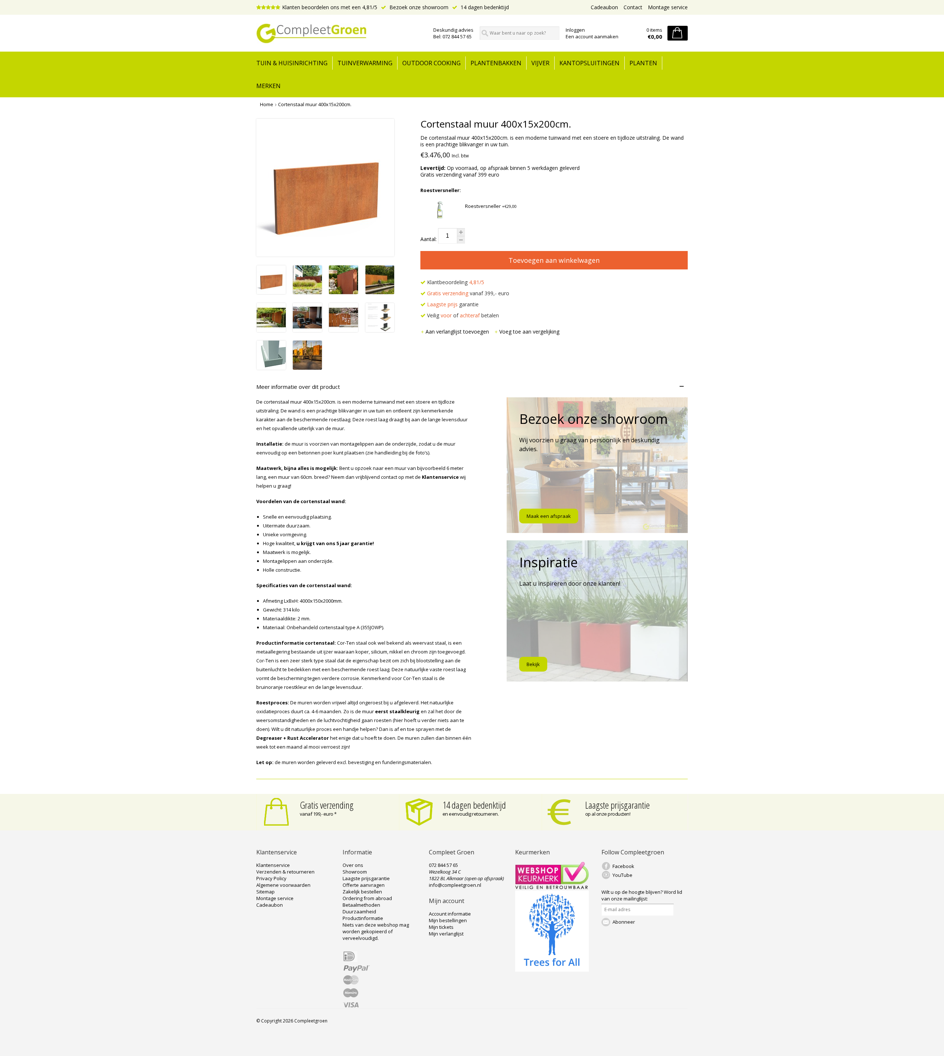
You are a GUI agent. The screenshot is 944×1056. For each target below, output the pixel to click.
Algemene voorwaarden (283, 885)
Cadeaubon (604, 7)
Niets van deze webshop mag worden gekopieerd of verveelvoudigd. (376, 931)
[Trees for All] (552, 969)
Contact (633, 7)
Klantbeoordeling (455, 282)
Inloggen (575, 30)
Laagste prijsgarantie (617, 805)
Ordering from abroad (367, 898)
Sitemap (265, 891)
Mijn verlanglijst (446, 933)
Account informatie (450, 913)
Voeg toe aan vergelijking (529, 331)
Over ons (353, 865)
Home (266, 104)
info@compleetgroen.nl (455, 885)
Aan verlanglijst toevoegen (458, 331)
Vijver (540, 63)
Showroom (355, 871)
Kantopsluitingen (589, 63)
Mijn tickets (441, 927)
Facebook (623, 866)
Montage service (668, 7)
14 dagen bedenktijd (484, 7)
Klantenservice (273, 865)
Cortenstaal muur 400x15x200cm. (314, 104)
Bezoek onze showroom (418, 7)
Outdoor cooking (431, 63)
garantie (453, 304)
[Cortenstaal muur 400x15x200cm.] (271, 292)
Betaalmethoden (361, 905)
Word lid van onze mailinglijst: (641, 895)
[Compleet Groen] (340, 33)
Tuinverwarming (364, 63)
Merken (268, 86)
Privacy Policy (271, 878)
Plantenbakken (496, 63)
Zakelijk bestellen (362, 891)
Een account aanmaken (592, 36)
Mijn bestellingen (448, 920)
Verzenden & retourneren (285, 871)
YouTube (622, 875)
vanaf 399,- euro (468, 293)
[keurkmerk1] (552, 887)
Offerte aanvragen (364, 885)
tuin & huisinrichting (291, 63)
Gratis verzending (327, 805)
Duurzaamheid (359, 911)
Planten (643, 63)
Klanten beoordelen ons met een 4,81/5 (329, 7)
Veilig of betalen (462, 315)
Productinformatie (363, 918)
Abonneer (623, 922)
